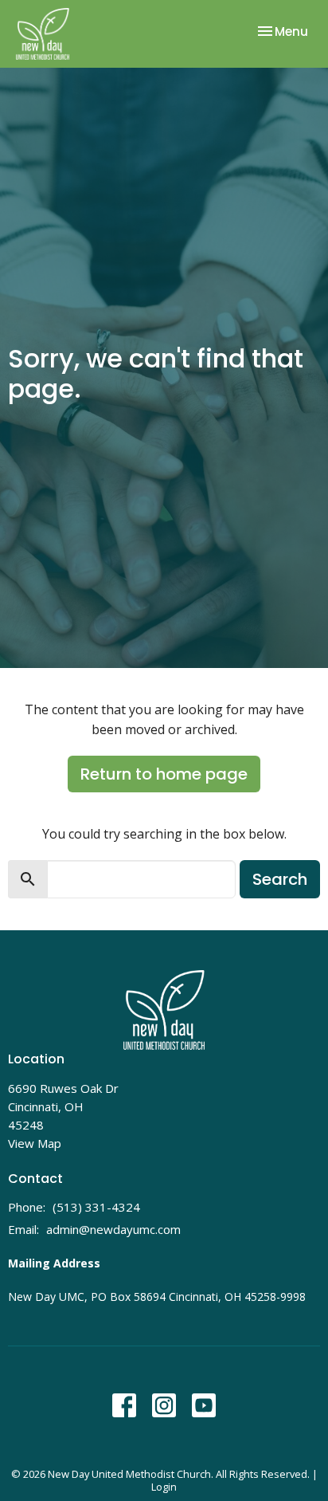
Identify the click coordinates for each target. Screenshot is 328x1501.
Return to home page (164, 774)
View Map (34, 1143)
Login (164, 1486)
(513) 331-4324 (96, 1207)
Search (279, 879)
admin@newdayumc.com (113, 1229)
